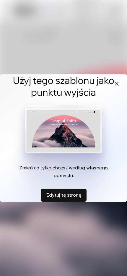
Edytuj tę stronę (63, 195)
